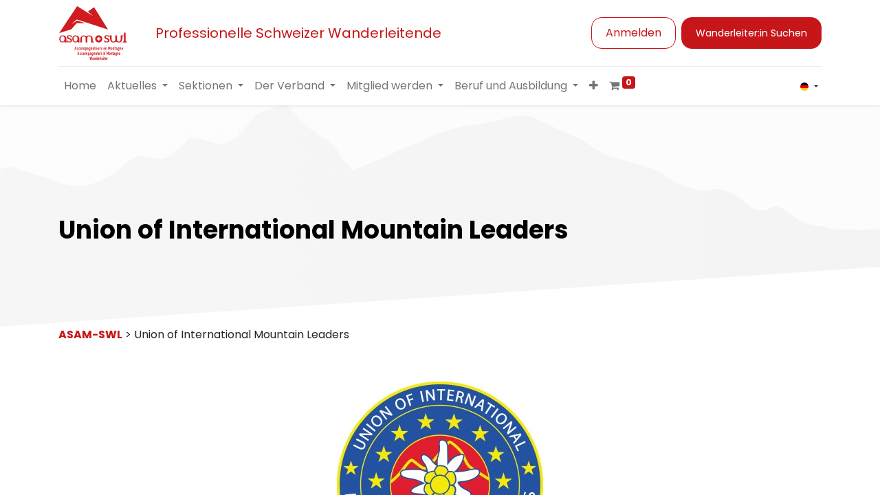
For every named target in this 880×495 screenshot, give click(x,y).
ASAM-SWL (90, 334)
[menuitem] (80, 86)
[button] (594, 86)
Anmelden (633, 33)
